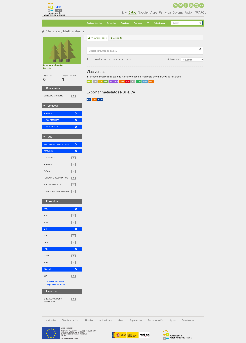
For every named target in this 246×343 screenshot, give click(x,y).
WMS (89, 81)
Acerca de (138, 23)
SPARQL (200, 12)
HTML (145, 81)
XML (151, 81)
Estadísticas (188, 320)
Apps (153, 12)
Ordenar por (173, 59)
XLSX (138, 81)
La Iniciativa (50, 320)
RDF (89, 99)
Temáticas (125, 23)
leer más (47, 68)
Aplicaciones (105, 320)
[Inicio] (54, 9)
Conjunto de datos (94, 23)
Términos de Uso (70, 320)
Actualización (159, 23)
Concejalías (111, 23)
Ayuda (173, 320)
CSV (100, 81)
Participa (165, 12)
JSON (121, 81)
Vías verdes (96, 71)
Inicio (123, 12)
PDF (127, 81)
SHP (95, 81)
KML (106, 81)
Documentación (183, 12)
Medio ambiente (73, 31)
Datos (132, 12)
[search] (200, 49)
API (148, 23)
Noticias (143, 12)
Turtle (100, 99)
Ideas (120, 320)
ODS (133, 81)
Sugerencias (136, 320)
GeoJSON (114, 81)
